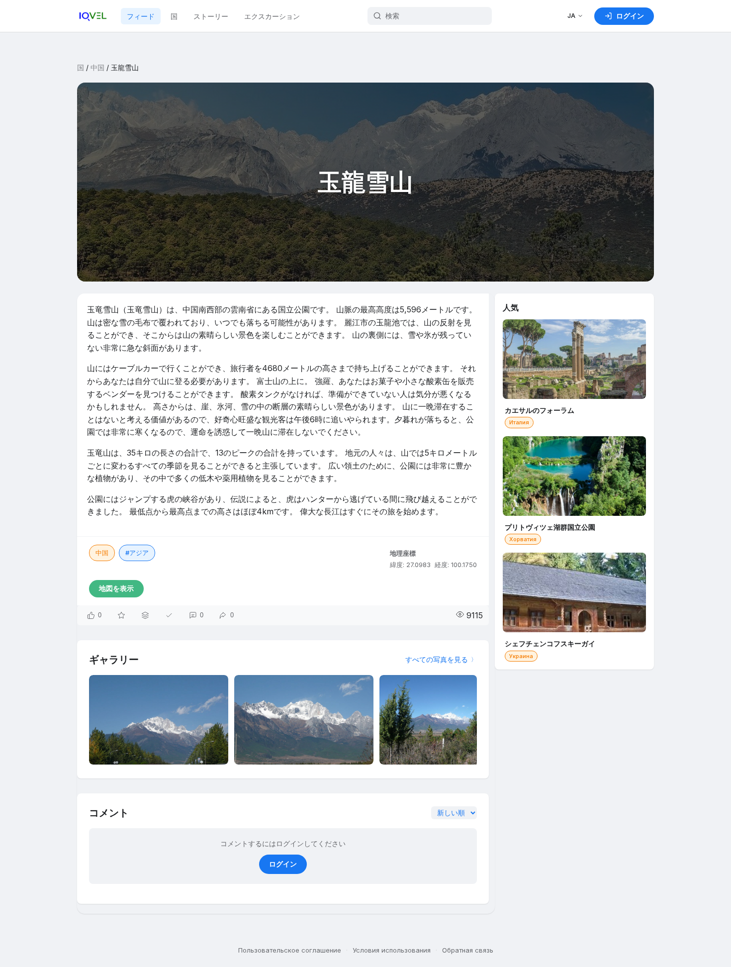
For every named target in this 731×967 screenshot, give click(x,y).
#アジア (137, 553)
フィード (141, 16)
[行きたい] (121, 615)
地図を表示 (116, 588)
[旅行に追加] (145, 615)
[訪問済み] (169, 615)
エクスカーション (272, 16)
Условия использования (392, 950)
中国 (97, 67)
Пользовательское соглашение (289, 950)
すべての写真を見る (436, 659)
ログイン (283, 864)
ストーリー (210, 16)
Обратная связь (467, 950)
